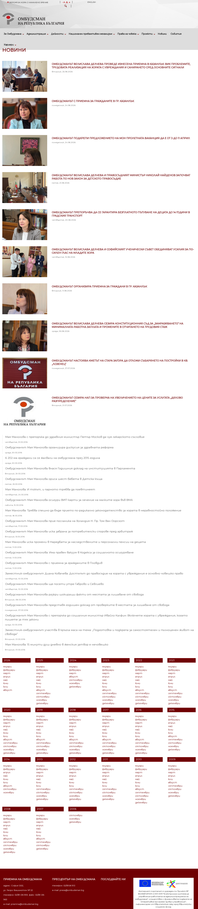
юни (5, 683)
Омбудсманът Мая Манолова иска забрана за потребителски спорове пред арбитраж (69, 531)
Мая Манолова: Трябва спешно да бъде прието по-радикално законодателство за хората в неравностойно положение (93, 510)
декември (42, 703)
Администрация (36, 33)
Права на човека (126, 33)
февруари (9, 670)
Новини (162, 33)
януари (7, 666)
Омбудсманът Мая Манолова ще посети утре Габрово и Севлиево (54, 584)
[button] (65, 6)
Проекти (147, 33)
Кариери (9, 44)
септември (43, 693)
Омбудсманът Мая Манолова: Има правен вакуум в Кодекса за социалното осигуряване (69, 552)
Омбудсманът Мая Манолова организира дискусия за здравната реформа (59, 447)
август (7, 690)
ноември (41, 700)
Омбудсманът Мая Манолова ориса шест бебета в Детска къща (53, 478)
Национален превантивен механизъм (90, 33)
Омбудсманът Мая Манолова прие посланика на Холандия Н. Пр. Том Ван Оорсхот (65, 520)
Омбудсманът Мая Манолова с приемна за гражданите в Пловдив (53, 562)
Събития (176, 33)
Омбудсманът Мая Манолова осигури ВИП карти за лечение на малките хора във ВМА (69, 499)
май (5, 680)
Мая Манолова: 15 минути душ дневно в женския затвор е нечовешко (56, 644)
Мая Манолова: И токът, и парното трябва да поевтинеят (50, 489)
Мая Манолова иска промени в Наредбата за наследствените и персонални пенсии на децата (75, 541)
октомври (42, 696)
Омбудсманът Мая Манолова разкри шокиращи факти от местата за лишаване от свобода (74, 594)
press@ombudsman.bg (72, 890)
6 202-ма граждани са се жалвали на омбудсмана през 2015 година (52, 457)
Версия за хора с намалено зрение (28, 2)
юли (5, 686)
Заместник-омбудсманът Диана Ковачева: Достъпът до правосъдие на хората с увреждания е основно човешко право (94, 573)
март (6, 673)
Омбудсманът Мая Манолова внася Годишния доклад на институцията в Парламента (70, 468)
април (6, 676)
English (92, 2)
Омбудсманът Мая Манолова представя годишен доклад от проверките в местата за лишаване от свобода (87, 605)
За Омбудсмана (12, 33)
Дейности (57, 33)
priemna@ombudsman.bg (24, 904)
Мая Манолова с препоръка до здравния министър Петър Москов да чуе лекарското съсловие (74, 436)
